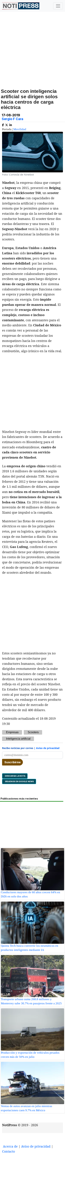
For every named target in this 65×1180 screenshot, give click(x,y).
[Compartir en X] (6, 124)
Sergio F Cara (12, 119)
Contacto (8, 1151)
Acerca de (10, 1146)
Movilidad (19, 129)
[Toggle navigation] (58, 5)
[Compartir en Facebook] (3, 124)
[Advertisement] (32, 54)
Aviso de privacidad (47, 748)
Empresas (12, 732)
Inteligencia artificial (18, 738)
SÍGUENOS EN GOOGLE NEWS (19, 781)
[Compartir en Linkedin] (10, 124)
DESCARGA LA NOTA (14, 776)
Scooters (33, 732)
